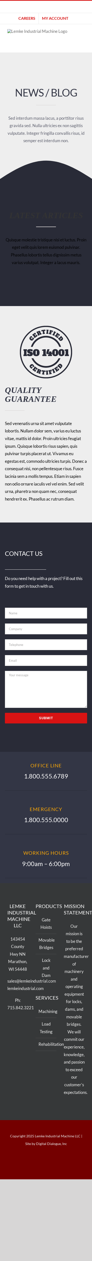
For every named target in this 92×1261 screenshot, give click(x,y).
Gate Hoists (46, 923)
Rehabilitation (46, 1044)
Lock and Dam (46, 968)
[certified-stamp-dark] (46, 327)
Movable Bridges (46, 943)
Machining (46, 1011)
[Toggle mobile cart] (83, 45)
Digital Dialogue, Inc (51, 1144)
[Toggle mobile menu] (83, 39)
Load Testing (46, 1027)
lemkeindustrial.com (25, 988)
